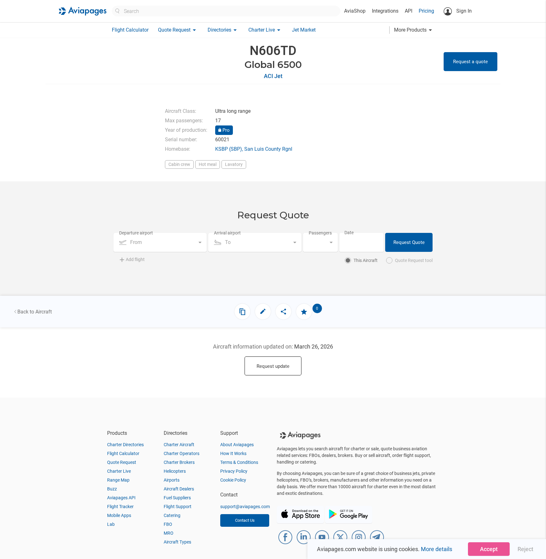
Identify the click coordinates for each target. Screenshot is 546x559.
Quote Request (121, 462)
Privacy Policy (233, 471)
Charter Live (119, 471)
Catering (172, 515)
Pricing (426, 11)
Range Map (118, 480)
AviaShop (355, 11)
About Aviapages (237, 444)
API (408, 11)
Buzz (112, 488)
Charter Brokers (179, 462)
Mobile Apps (119, 515)
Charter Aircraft (179, 444)
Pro (225, 130)
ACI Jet (273, 76)
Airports (171, 480)
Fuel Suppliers (177, 497)
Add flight (135, 259)
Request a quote (470, 61)
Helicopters (175, 471)
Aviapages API (121, 497)
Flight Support (177, 506)
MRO (168, 533)
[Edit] (263, 311)
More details (436, 549)
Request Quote (409, 242)
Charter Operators (181, 453)
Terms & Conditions (239, 462)
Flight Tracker (120, 506)
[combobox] (160, 242)
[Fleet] (242, 311)
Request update (273, 366)
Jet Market (304, 30)
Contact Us (245, 520)
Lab (111, 524)
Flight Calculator (130, 30)
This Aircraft (366, 260)
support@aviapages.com (245, 506)
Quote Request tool (414, 260)
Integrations (385, 11)
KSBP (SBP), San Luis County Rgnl (253, 149)
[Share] (283, 311)
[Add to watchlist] (304, 311)
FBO (168, 524)
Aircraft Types (177, 541)
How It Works (233, 453)
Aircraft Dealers (179, 488)
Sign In (463, 11)
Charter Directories (125, 444)
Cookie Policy (233, 480)
